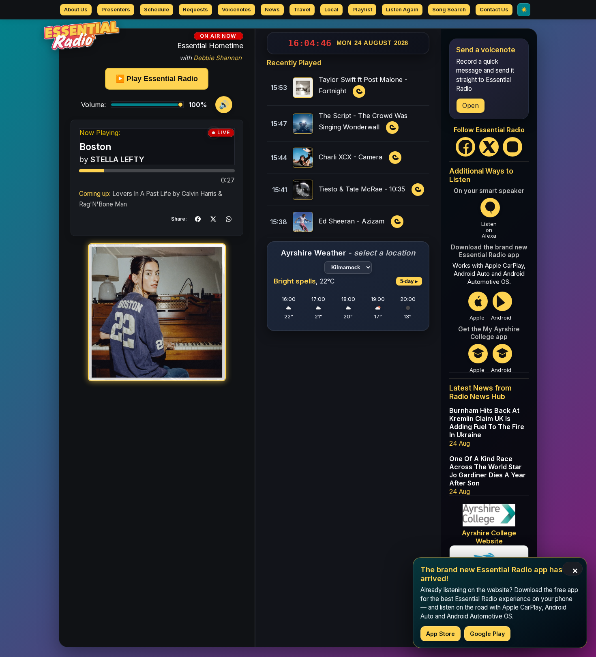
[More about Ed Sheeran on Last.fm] (397, 222)
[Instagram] (512, 147)
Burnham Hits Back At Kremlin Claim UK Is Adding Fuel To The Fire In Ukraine (486, 422)
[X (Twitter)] (489, 147)
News (272, 9)
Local (331, 9)
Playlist (362, 9)
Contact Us (494, 9)
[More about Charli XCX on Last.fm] (395, 158)
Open (470, 105)
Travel (302, 9)
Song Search (449, 9)
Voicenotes (236, 9)
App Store (440, 633)
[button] (198, 219)
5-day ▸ (409, 281)
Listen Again (402, 9)
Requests (195, 9)
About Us (76, 9)
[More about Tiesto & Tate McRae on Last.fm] (418, 190)
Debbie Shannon (217, 58)
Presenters (115, 9)
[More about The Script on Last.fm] (392, 128)
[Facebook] (465, 147)
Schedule (156, 9)
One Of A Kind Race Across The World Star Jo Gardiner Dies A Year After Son (487, 471)
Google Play (487, 633)
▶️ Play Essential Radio (157, 79)
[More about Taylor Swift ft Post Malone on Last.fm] (359, 92)
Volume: (93, 105)
